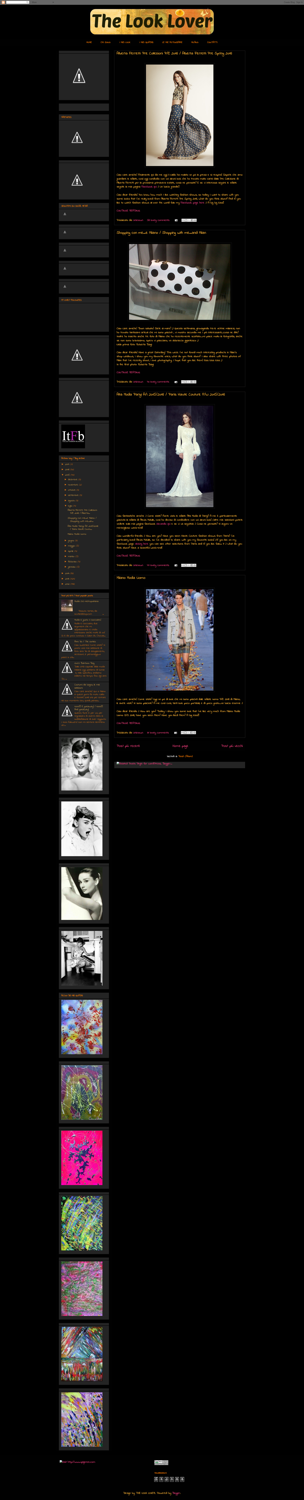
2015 (68, 475)
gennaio (72, 567)
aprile (71, 551)
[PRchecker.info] (161, 1464)
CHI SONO (106, 42)
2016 (67, 469)
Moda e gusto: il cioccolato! (87, 620)
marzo (71, 556)
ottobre (72, 490)
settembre (73, 495)
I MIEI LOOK (124, 42)
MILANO (194, 42)
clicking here (141, 544)
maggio (72, 546)
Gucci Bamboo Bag (84, 663)
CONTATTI (212, 42)
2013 (67, 579)
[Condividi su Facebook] (192, 220)
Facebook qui (149, 187)
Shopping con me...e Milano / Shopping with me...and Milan (161, 233)
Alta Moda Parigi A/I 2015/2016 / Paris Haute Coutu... (83, 527)
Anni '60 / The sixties (85, 642)
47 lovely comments (158, 565)
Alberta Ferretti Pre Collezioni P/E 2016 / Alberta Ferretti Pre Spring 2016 (174, 53)
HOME (89, 42)
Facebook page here (192, 203)
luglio (70, 506)
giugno (71, 540)
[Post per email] (176, 220)
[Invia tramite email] (183, 220)
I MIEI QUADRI (146, 42)
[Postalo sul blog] (186, 220)
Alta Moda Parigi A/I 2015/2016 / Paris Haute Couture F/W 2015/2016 (171, 394)
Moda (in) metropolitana (86, 601)
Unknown (138, 220)
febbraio (73, 562)
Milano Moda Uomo (131, 578)
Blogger (176, 1493)
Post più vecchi (232, 746)
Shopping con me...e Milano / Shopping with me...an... (82, 519)
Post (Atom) (185, 756)
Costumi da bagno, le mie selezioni (87, 686)
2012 (67, 584)
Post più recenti (128, 746)
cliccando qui (163, 524)
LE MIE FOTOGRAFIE (172, 42)
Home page (180, 746)
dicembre (73, 479)
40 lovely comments (158, 382)
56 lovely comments (158, 220)
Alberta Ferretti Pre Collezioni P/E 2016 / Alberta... (82, 511)
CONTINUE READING (128, 211)
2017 (67, 464)
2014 (67, 573)
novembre (73, 485)
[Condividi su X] (189, 220)
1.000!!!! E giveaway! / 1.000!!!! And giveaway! (88, 708)
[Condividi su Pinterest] (195, 220)
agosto (72, 501)
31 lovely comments (158, 733)
